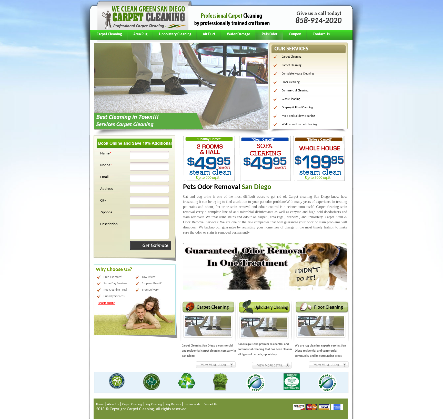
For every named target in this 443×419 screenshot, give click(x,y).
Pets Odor (269, 34)
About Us (113, 404)
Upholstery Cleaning (175, 34)
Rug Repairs (174, 404)
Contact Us (321, 34)
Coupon (295, 34)
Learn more (106, 303)
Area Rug (140, 34)
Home (100, 404)
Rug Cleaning (154, 404)
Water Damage (238, 34)
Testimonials (192, 404)
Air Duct (209, 34)
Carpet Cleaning (109, 34)
